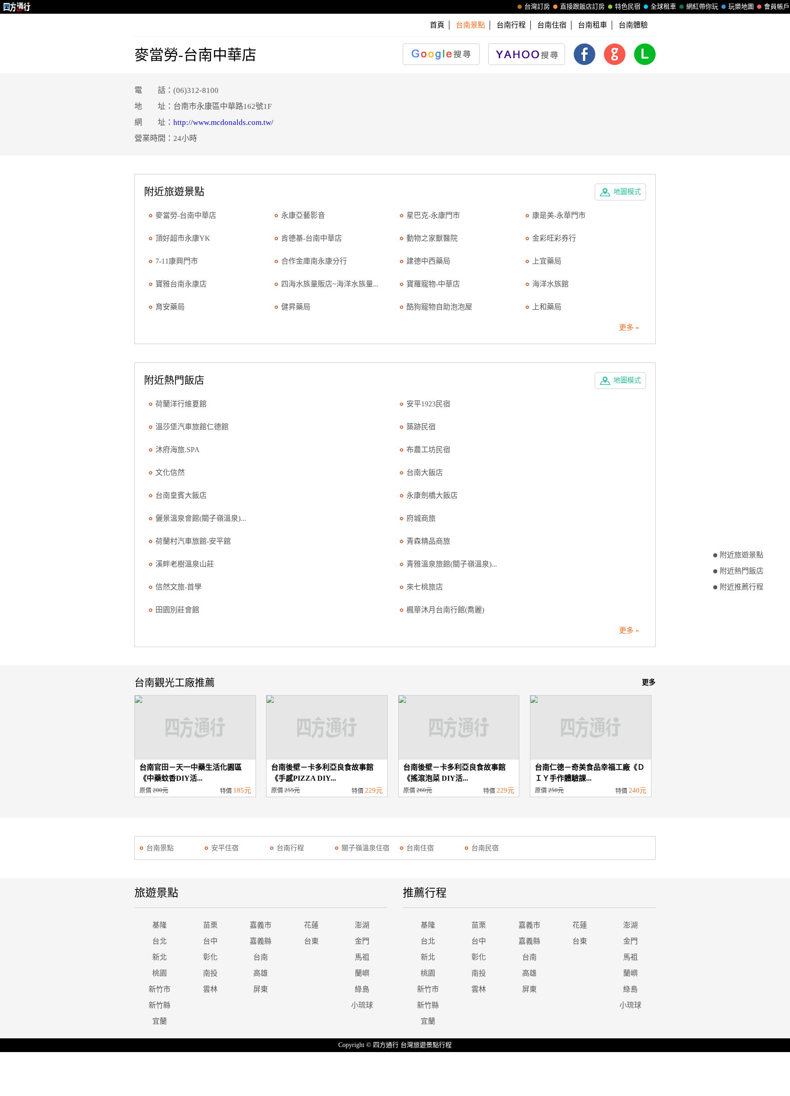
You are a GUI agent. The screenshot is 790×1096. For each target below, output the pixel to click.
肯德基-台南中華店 (311, 238)
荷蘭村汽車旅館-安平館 (193, 541)
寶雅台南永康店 (181, 284)
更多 (649, 682)
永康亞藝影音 (303, 215)
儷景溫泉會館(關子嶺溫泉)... (200, 518)
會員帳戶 (777, 6)
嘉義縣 (261, 941)
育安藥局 (170, 307)
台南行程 (511, 25)
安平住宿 (225, 848)
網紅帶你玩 (702, 6)
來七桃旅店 (424, 587)
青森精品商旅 (428, 541)
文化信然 (170, 472)
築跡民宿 (421, 427)
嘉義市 (261, 925)
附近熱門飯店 (741, 571)
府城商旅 (421, 518)
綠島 (362, 989)
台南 (260, 957)
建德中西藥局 (428, 261)
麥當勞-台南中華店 (185, 215)
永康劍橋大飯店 (432, 495)
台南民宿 (485, 848)
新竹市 (160, 989)
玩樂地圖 (741, 6)
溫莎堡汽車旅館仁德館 (192, 427)
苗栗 (210, 925)
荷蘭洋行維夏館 (181, 404)
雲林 (210, 989)
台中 (210, 941)
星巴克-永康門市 (433, 215)
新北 (159, 957)
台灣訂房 (537, 6)
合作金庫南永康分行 (314, 261)
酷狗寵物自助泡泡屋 (439, 307)
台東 (311, 941)
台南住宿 (551, 25)
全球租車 (663, 6)
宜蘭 (159, 1021)
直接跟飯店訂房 (582, 6)
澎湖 (362, 925)
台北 (159, 941)
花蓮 (311, 925)
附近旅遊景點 (741, 555)
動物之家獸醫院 (432, 238)
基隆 (159, 925)
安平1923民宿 (428, 404)
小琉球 (362, 1005)
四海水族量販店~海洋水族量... (330, 284)
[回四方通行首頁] (17, 7)
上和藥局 (546, 307)
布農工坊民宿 (428, 450)
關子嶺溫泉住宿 (366, 848)
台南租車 (592, 25)
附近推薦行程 (741, 587)
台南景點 (160, 848)
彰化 (210, 957)
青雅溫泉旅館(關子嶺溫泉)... (451, 564)
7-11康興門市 (176, 261)
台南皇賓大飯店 (181, 495)
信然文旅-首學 (178, 587)
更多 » (629, 327)
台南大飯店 (424, 472)
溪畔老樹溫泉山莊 (184, 564)
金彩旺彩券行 (554, 238)
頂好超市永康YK (182, 238)
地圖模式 (627, 191)
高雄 (260, 973)
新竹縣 (160, 1005)
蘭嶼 (362, 973)
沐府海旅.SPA (177, 450)
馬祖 (362, 957)
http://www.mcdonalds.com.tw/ (223, 122)
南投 (210, 973)
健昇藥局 (295, 307)
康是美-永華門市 (559, 215)
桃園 (159, 973)
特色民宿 (628, 6)
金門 (362, 941)
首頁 (437, 25)
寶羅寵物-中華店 (433, 284)
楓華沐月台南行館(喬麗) (445, 610)
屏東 (260, 989)
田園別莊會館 (177, 610)
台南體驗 (633, 25)
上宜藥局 (546, 261)
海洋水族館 (550, 284)
